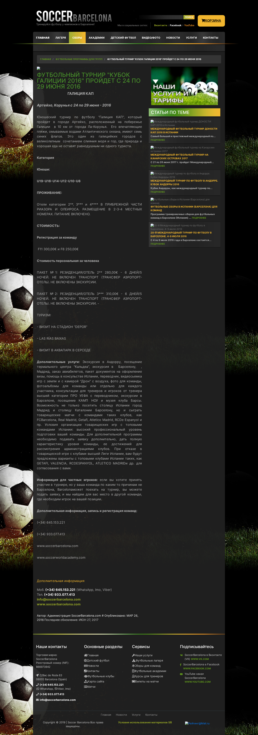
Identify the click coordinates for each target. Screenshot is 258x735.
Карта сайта (96, 681)
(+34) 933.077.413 (59, 594)
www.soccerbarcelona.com (59, 604)
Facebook (175, 25)
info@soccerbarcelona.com (59, 599)
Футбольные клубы (101, 676)
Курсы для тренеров (148, 676)
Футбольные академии (150, 671)
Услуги (136, 714)
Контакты (92, 671)
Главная (93, 655)
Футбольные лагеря (149, 660)
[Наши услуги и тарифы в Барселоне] (184, 85)
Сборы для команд (147, 665)
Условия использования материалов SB (145, 722)
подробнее (158, 140)
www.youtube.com (198, 681)
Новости (93, 665)
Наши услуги (143, 655)
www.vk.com (200, 659)
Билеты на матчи (147, 681)
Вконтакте (160, 25)
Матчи (91, 686)
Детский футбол (98, 660)
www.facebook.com (197, 668)
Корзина (213, 20)
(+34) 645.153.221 (60, 590)
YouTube (189, 25)
